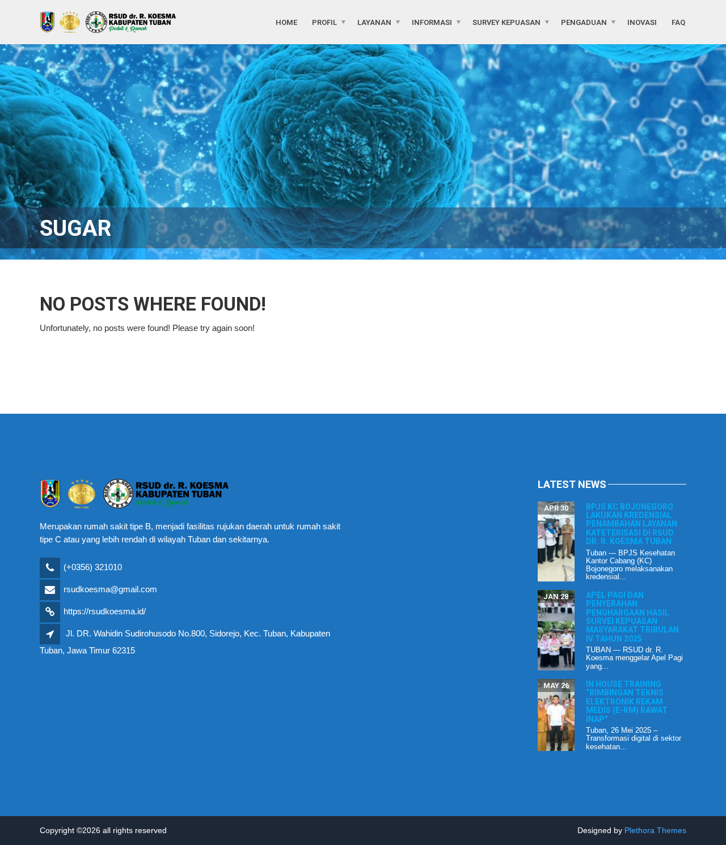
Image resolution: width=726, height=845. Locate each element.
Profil (324, 22)
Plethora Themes (655, 830)
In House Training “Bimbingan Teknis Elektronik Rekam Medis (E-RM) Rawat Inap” (627, 702)
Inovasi (642, 22)
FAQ (678, 22)
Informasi (432, 22)
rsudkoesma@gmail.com (110, 589)
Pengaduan (584, 22)
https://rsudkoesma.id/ (105, 611)
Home (286, 22)
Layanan (374, 22)
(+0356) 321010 (93, 567)
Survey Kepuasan (506, 22)
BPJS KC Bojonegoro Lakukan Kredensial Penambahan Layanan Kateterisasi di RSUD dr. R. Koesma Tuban (631, 524)
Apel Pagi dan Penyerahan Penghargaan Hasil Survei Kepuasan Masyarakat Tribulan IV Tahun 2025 (632, 617)
